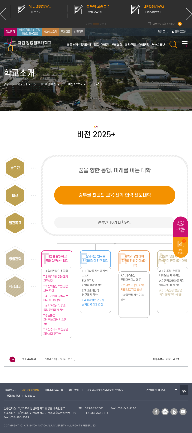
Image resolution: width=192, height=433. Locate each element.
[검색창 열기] (173, 44)
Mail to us (30, 395)
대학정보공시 (10, 390)
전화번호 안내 (13, 395)
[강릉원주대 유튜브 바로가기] (183, 411)
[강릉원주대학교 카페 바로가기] (165, 411)
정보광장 (10, 31)
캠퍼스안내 (74, 390)
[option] (39, 11)
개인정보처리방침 (30, 390)
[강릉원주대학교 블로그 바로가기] (174, 411)
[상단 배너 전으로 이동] (3, 13)
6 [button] (103, 24)
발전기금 (78, 31)
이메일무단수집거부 (53, 390)
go (184, 390)
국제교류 (65, 31)
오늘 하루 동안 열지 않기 (164, 23)
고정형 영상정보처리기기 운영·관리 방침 (104, 390)
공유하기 (98, 84)
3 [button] (91, 24)
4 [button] (96, 24)
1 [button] (86, 24)
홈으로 (8, 84)
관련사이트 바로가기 (156, 390)
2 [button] (89, 24)
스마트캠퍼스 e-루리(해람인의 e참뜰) (29, 31)
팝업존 (161, 31)
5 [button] (100, 24)
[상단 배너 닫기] (180, 24)
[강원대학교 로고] (28, 44)
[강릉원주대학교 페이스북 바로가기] (156, 411)
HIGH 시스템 (50, 31)
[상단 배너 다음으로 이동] (189, 13)
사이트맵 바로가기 (185, 44)
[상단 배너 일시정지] (105, 24)
